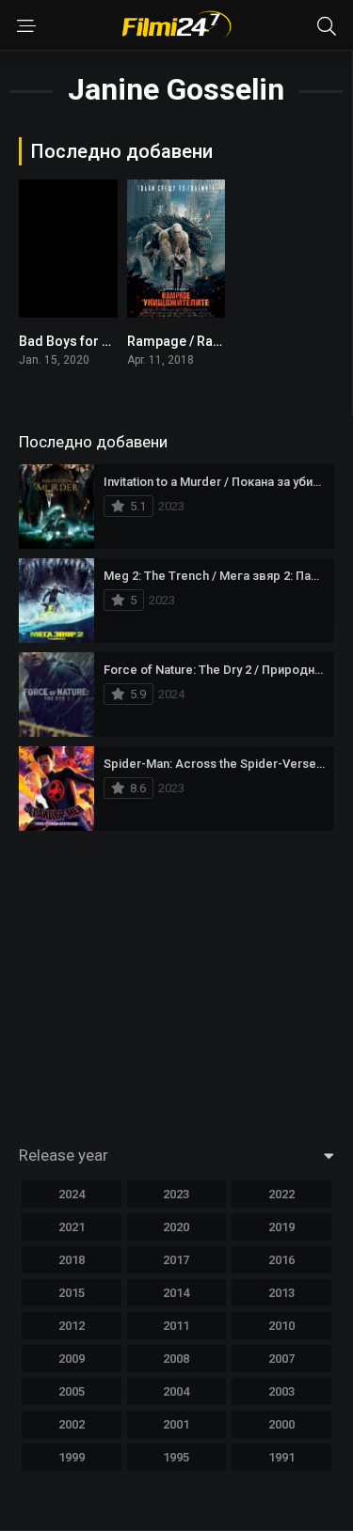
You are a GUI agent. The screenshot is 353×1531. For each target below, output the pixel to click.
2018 (71, 1260)
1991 (281, 1457)
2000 (281, 1424)
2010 (281, 1326)
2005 (71, 1391)
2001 (176, 1424)
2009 (71, 1358)
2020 (176, 1227)
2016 (281, 1260)
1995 (176, 1457)
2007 (281, 1358)
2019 (281, 1227)
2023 (176, 1194)
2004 (176, 1391)
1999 (71, 1457)
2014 (176, 1293)
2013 (281, 1293)
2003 (281, 1391)
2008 (176, 1358)
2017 (176, 1260)
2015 (71, 1293)
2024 (71, 1194)
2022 (281, 1194)
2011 (176, 1326)
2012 (71, 1326)
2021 (71, 1227)
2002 (71, 1424)
